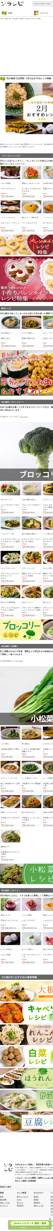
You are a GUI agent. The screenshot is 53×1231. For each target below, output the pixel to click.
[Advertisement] (26, 46)
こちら (25, 417)
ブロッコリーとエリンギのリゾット (10, 574)
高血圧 (36, 1197)
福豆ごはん (5, 338)
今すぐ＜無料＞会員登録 (25, 1181)
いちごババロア (28, 920)
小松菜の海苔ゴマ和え (10, 749)
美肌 (1, 1197)
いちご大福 (5, 955)
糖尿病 (36, 1200)
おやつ (19, 1200)
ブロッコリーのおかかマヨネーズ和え (10, 609)
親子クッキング (22, 1197)
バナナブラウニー (8, 189)
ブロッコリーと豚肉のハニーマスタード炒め (31, 609)
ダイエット (4, 1206)
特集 (10, 13)
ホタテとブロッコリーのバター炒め (31, 540)
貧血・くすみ (5, 1203)
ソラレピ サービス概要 (25, 1178)
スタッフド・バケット (10, 223)
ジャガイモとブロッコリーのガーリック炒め (10, 540)
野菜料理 (20, 1206)
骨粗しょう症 (38, 1206)
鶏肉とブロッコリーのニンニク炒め (31, 574)
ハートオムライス (29, 223)
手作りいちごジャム (9, 920)
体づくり (20, 1203)
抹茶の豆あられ (28, 338)
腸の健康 (3, 1200)
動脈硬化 (37, 1203)
